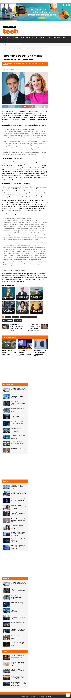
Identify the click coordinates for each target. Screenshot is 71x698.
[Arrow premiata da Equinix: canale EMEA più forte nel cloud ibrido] (6, 547)
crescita (15, 317)
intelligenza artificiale (28, 317)
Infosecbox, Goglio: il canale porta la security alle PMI (18, 442)
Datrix (4, 111)
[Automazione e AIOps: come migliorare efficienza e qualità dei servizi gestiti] (6, 684)
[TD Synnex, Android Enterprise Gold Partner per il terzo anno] (6, 507)
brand (8, 317)
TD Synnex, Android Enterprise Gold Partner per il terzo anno (18, 507)
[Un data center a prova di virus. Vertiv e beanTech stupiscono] (9, 344)
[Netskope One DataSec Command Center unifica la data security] (6, 430)
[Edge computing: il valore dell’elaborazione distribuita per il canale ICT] (6, 677)
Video (63, 37)
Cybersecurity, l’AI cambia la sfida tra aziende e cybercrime (18, 437)
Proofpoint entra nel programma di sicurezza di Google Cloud (18, 396)
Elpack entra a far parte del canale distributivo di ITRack (40, 353)
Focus (5, 651)
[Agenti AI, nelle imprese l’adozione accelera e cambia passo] (6, 403)
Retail (36, 37)
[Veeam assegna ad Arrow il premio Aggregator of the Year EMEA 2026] (6, 534)
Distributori (45, 37)
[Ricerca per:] (12, 44)
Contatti (43, 693)
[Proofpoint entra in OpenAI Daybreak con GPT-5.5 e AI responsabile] (6, 540)
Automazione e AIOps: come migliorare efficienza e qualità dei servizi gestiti (18, 684)
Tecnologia (55, 37)
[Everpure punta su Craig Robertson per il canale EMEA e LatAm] (6, 450)
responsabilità (7, 320)
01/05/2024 (7, 69)
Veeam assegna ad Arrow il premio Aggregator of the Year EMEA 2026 (18, 534)
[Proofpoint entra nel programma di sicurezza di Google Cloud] (6, 396)
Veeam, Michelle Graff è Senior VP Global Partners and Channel (18, 527)
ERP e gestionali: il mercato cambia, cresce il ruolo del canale (17, 671)
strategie (18, 320)
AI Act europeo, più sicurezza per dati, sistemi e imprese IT (18, 623)
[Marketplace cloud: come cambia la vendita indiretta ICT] (6, 664)
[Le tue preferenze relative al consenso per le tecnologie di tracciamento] (68, 695)
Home (2, 37)
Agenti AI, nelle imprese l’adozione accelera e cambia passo (18, 403)
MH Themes (49, 696)
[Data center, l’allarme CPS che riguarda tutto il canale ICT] (6, 416)
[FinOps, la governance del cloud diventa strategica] (6, 657)
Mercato (15, 37)
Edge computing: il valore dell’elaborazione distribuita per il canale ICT (18, 677)
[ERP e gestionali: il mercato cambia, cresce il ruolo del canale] (6, 671)
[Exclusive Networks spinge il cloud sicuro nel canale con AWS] (6, 520)
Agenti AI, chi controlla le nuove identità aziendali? (17, 422)
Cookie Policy (58, 693)
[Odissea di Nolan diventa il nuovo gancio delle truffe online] (6, 644)
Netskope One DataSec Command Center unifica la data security (18, 430)
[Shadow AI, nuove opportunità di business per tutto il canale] (6, 513)
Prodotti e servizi (26, 37)
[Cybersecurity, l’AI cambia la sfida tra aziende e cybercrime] (6, 437)
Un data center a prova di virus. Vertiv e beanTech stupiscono (9, 353)
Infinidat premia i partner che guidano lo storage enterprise (18, 492)
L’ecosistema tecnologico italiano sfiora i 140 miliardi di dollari (18, 617)
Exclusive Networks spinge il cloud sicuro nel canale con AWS (18, 520)
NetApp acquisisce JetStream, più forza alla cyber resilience (18, 389)
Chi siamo (35, 693)
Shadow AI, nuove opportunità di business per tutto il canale (18, 513)
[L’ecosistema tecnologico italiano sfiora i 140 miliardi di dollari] (6, 617)
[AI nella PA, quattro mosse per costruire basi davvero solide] (6, 410)
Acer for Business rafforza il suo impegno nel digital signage (18, 637)
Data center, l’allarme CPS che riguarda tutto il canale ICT (18, 415)
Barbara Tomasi (16, 69)
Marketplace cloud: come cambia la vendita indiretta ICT (17, 664)
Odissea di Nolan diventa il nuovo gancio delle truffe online (17, 644)
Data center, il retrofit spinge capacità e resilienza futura (18, 630)
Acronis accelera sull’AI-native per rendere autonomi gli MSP (18, 499)
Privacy (50, 693)
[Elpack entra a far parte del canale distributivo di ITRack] (41, 344)
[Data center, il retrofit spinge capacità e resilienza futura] (6, 631)
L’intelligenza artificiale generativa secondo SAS (25, 353)
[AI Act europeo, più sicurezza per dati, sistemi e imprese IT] (6, 624)
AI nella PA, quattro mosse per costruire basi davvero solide (17, 410)
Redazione (67, 693)
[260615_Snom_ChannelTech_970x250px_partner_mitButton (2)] (35, 20)
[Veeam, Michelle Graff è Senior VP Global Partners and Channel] (6, 527)
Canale (8, 37)
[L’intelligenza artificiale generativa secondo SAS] (25, 344)
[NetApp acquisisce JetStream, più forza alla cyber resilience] (6, 390)
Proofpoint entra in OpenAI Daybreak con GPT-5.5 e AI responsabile (18, 540)
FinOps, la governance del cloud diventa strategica (17, 656)
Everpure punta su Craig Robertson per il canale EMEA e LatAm (18, 450)
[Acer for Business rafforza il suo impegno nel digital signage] (6, 637)
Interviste (4, 41)
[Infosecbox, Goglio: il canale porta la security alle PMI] (6, 443)
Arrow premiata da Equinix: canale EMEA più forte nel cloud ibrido (18, 547)
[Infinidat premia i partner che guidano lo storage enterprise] (6, 493)
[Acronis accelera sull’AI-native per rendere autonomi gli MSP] (6, 500)
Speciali (11, 41)
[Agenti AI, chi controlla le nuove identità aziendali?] (6, 423)
